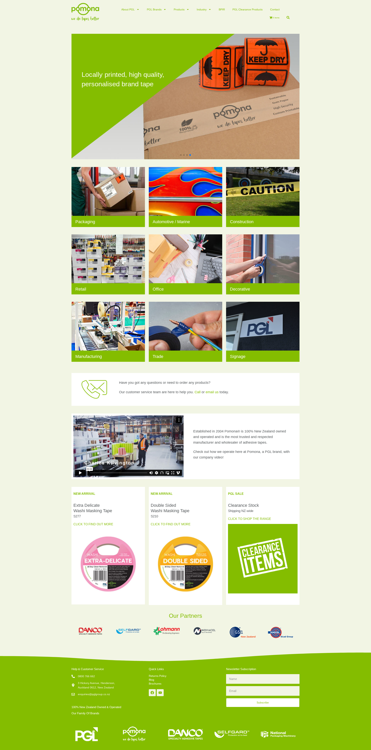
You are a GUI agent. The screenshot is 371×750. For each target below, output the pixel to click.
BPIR (222, 9)
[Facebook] (152, 692)
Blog (151, 679)
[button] (288, 17)
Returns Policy (157, 675)
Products (179, 9)
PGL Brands (154, 9)
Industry (202, 9)
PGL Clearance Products (247, 9)
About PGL (128, 9)
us (212, 392)
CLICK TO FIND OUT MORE (93, 524)
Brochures (155, 683)
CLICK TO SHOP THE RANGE (249, 519)
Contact (275, 9)
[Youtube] (160, 692)
